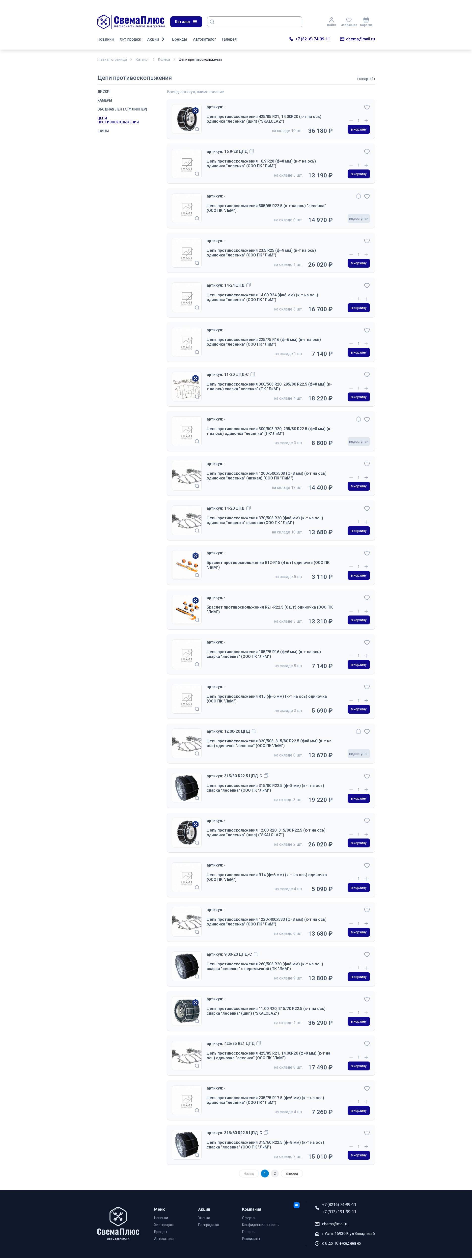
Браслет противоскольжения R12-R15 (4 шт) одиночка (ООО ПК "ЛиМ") (268, 565)
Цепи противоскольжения (118, 120)
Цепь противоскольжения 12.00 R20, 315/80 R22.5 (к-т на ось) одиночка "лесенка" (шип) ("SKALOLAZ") (266, 832)
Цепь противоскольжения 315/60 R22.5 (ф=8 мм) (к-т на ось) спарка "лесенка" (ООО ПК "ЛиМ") (265, 1144)
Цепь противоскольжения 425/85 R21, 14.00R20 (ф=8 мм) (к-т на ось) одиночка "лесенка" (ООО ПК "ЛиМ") (268, 1055)
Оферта (248, 1218)
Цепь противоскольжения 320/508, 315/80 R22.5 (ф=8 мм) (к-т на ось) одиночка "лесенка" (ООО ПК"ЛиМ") (269, 743)
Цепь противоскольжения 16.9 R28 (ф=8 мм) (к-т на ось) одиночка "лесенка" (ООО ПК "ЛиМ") (261, 163)
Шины (103, 131)
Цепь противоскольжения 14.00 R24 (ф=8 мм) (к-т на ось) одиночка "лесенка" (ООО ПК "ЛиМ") (262, 297)
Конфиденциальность (260, 1225)
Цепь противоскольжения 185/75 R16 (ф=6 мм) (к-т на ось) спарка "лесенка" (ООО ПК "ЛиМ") (264, 654)
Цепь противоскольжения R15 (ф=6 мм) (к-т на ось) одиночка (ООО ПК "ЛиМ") (267, 698)
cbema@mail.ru (360, 39)
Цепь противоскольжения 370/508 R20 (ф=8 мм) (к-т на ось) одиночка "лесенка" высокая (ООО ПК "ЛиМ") (265, 520)
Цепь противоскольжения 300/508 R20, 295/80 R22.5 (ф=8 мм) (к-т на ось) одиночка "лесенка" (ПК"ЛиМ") (269, 431)
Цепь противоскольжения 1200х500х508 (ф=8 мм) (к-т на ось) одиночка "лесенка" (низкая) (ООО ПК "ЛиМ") (267, 475)
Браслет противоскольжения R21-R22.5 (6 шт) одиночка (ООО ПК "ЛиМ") (270, 609)
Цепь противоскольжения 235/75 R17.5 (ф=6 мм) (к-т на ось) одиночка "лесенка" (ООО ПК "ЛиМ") (265, 1100)
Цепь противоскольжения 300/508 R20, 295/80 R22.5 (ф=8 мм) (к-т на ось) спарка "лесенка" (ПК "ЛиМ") (269, 386)
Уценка (204, 1218)
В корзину (359, 129)
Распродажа (208, 1225)
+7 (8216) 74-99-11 (312, 39)
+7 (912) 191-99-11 (339, 1211)
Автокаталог (204, 39)
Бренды (179, 39)
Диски (103, 91)
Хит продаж (130, 39)
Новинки (105, 39)
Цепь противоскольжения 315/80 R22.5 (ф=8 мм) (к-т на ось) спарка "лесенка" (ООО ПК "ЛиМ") (265, 788)
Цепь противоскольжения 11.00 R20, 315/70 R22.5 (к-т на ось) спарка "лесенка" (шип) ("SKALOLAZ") (266, 1011)
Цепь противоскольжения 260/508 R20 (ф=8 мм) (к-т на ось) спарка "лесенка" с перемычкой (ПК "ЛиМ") (265, 966)
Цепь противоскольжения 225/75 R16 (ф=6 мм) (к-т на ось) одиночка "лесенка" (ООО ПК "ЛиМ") (264, 342)
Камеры (104, 100)
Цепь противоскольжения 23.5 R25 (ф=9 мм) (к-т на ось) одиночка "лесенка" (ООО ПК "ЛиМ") (261, 252)
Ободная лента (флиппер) (122, 109)
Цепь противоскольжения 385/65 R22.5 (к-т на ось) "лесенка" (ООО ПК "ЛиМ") (266, 208)
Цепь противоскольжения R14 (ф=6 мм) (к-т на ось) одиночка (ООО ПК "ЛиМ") (267, 877)
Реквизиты (251, 1239)
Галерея (229, 39)
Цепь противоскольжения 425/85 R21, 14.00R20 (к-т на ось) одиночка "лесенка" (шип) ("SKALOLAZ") (264, 119)
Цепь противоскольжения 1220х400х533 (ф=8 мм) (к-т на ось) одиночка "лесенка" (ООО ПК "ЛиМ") (267, 921)
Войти (331, 25)
